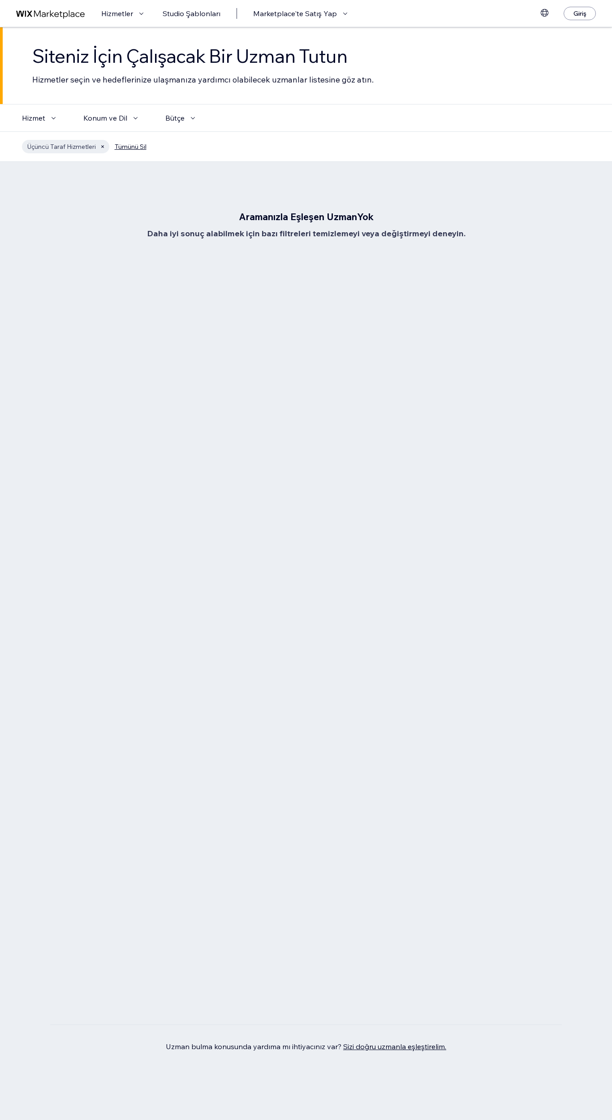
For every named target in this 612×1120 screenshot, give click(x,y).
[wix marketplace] (50, 14)
